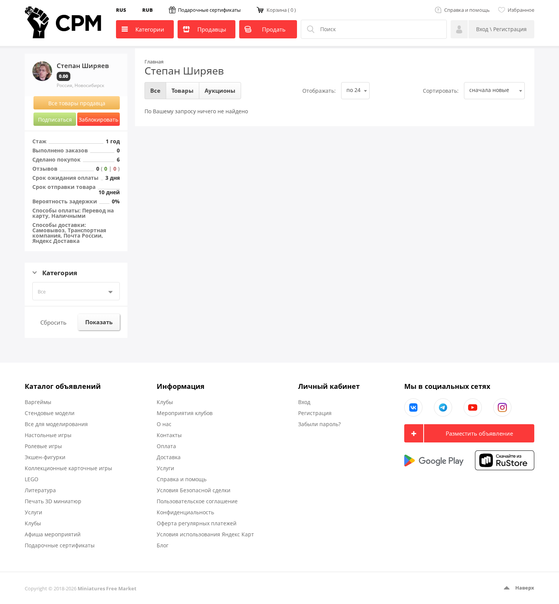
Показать (99, 322)
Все (42, 291)
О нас (164, 424)
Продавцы (211, 29)
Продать (274, 29)
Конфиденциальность (185, 512)
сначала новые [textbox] (489, 90)
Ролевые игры (43, 446)
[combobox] (355, 90)
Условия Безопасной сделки (193, 490)
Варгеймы (38, 402)
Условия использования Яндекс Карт (205, 534)
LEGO (31, 479)
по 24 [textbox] (353, 90)
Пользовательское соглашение (197, 501)
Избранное (521, 9)
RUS (121, 9)
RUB (147, 9)
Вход (304, 402)
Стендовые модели (50, 413)
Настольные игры (48, 435)
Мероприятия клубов (185, 413)
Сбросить (53, 322)
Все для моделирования (56, 424)
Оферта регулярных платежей (197, 523)
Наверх (524, 587)
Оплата (166, 446)
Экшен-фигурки (45, 457)
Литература (40, 490)
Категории (149, 29)
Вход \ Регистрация (501, 29)
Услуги (33, 512)
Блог (162, 545)
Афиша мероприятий (53, 534)
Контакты (169, 435)
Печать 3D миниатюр (53, 501)
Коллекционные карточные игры (68, 468)
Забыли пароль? (319, 424)
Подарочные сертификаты (209, 9)
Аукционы (220, 90)
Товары (183, 90)
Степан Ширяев (184, 70)
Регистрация (315, 413)
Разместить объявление (479, 433)
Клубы (33, 523)
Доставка (169, 457)
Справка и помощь (467, 9)
